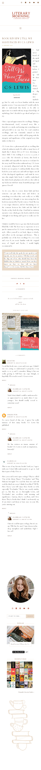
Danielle (11, 461)
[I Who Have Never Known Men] (26, 674)
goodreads (16, 95)
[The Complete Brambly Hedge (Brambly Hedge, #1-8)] (26, 680)
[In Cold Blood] (22, 668)
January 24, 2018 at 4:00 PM (22, 440)
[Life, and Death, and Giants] (30, 687)
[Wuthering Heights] (26, 688)
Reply (4, 380)
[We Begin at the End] (30, 668)
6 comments (20, 289)
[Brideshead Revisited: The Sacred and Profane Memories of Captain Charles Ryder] (30, 681)
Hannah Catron (21, 389)
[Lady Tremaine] (17, 687)
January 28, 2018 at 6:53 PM (17, 463)
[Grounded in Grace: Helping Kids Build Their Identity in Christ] (9, 687)
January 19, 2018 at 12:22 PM (17, 417)
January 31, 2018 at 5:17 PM (22, 519)
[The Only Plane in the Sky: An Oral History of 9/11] (13, 668)
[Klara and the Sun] (13, 674)
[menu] (3, 3)
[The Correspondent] (22, 674)
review (27, 278)
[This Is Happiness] (22, 687)
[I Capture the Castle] (13, 681)
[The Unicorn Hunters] (26, 668)
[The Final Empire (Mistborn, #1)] (13, 687)
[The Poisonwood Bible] (22, 681)
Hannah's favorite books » (26, 692)
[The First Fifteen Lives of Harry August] (17, 681)
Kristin (11, 361)
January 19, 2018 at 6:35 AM (17, 363)
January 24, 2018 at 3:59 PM (22, 391)
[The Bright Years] (17, 668)
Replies (12, 385)
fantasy (14, 278)
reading (21, 278)
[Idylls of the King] (9, 681)
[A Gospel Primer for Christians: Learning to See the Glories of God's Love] (17, 674)
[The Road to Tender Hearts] (9, 674)
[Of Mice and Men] (9, 667)
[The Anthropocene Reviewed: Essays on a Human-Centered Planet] (30, 674)
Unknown (12, 415)
